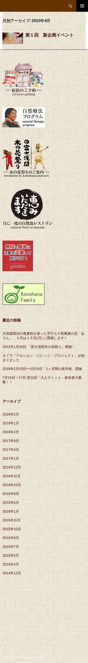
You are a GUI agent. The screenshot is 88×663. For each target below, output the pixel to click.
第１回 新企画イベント (51, 35)
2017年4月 (10, 450)
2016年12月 (11, 467)
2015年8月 (10, 538)
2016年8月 (10, 494)
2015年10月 (11, 529)
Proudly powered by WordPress (23, 657)
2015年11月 (11, 520)
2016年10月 (11, 485)
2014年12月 (11, 573)
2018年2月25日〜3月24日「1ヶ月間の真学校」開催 (42, 369)
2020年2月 (10, 414)
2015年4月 (10, 564)
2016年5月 (10, 502)
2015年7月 (10, 547)
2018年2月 (10, 432)
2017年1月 (10, 458)
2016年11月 (11, 476)
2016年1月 (10, 511)
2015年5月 (10, 555)
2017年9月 (10, 441)
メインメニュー (82, 6)
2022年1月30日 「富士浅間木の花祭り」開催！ (38, 347)
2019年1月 (10, 423)
